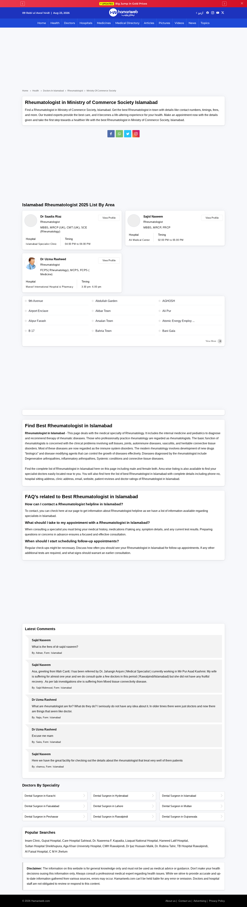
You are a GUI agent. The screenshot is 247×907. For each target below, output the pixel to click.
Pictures (164, 23)
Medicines (104, 23)
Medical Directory (127, 23)
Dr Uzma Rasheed (53, 259)
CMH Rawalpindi (114, 846)
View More (211, 341)
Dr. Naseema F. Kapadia (108, 840)
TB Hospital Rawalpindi (192, 846)
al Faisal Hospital (36, 851)
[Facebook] (111, 133)
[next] (224, 3)
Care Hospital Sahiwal (76, 840)
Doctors (69, 23)
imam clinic (32, 840)
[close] (241, 4)
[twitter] (222, 13)
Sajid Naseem (153, 216)
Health (54, 23)
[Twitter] (127, 133)
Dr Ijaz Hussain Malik (139, 846)
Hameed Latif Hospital (173, 840)
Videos (179, 23)
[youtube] (218, 13)
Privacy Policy (217, 900)
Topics (205, 23)
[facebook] (207, 13)
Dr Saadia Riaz (50, 216)
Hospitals (86, 23)
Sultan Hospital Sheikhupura (43, 846)
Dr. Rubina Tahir (165, 846)
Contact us (184, 900)
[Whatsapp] (119, 133)
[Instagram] (212, 13)
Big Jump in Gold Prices (125, 3)
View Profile (109, 217)
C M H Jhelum (58, 851)
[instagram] (136, 133)
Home (41, 23)
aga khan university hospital (82, 846)
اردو (200, 13)
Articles (149, 23)
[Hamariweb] (123, 12)
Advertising (199, 900)
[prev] (22, 3)
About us (170, 900)
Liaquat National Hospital (141, 840)
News (192, 23)
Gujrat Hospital (51, 840)
